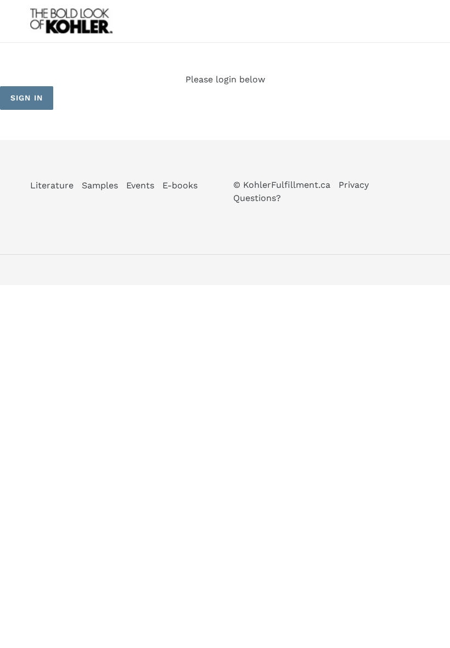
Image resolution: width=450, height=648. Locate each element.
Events (140, 185)
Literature (52, 185)
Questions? (257, 198)
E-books (180, 185)
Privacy (354, 185)
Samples (100, 185)
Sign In (26, 97)
